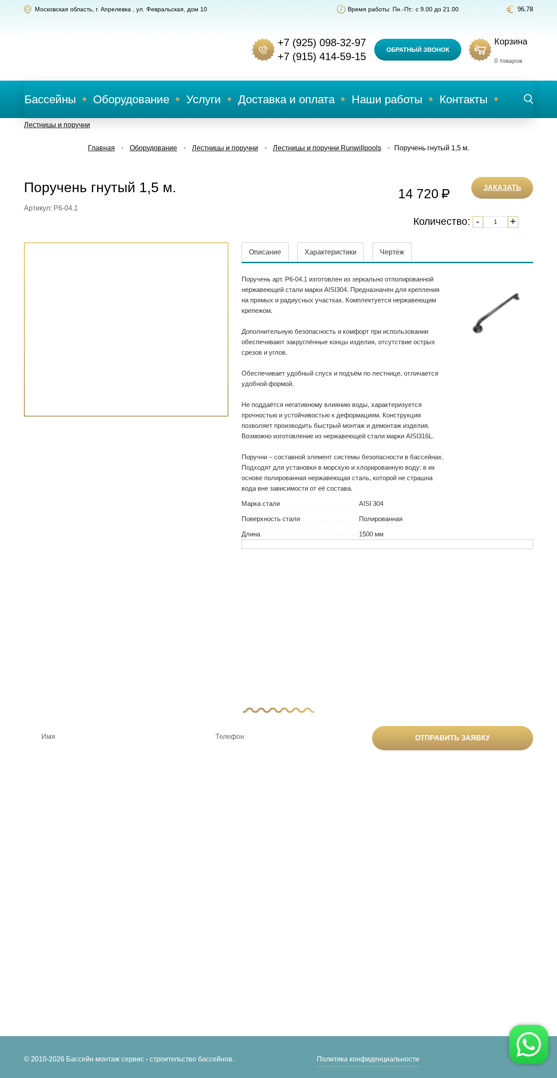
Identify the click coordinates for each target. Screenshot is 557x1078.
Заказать (502, 187)
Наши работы (387, 99)
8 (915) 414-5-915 (480, 920)
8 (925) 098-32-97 (480, 905)
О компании (359, 905)
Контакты (464, 99)
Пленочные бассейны (59, 980)
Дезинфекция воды (160, 905)
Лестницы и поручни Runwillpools (327, 148)
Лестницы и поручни (57, 125)
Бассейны (50, 99)
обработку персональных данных (379, 774)
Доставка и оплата (286, 99)
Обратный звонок (418, 49)
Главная (101, 148)
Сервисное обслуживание (277, 942)
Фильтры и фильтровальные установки (157, 967)
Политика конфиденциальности (368, 1059)
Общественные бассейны (65, 993)
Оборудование (131, 99)
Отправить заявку (452, 738)
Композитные (45, 905)
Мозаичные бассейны (59, 966)
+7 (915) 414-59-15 (322, 56)
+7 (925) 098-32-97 (322, 42)
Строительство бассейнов (277, 905)
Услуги (203, 99)
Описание (265, 252)
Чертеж (392, 252)
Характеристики (330, 252)
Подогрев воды (154, 918)
